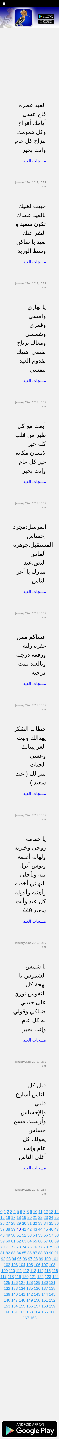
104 (22, 1265)
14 (56, 1211)
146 (7, 1300)
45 (46, 1229)
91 (56, 1253)
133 (14, 1288)
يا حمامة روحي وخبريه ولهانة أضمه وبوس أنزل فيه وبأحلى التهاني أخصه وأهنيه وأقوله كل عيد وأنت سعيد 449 (30, 874)
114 (40, 1270)
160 (7, 1312)
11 (40, 1211)
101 (55, 1259)
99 (41, 1259)
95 (19, 1259)
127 (22, 1282)
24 (51, 1217)
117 (3, 1276)
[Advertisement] (29, 57)
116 (55, 1270)
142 (29, 1294)
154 (14, 1306)
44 (40, 1229)
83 (13, 1253)
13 (51, 1211)
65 (35, 1241)
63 (24, 1241)
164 (37, 1312)
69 (56, 1241)
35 (51, 1223)
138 (52, 1288)
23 (46, 1217)
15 (2, 1217)
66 (40, 1241)
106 (37, 1265)
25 (56, 1217)
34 (46, 1223)
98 (35, 1259)
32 (35, 1223)
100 (47, 1259)
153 (7, 1306)
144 (44, 1294)
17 (13, 1217)
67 (46, 1241)
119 (18, 1276)
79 (51, 1247)
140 (14, 1294)
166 (52, 1312)
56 (46, 1235)
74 (24, 1247)
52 (24, 1235)
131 (52, 1282)
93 (8, 1259)
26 (2, 1223)
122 (40, 1276)
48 (2, 1235)
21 (35, 1217)
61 (13, 1241)
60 (8, 1241)
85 (24, 1253)
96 (25, 1259)
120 (25, 1276)
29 (19, 1223)
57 (51, 1235)
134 (22, 1288)
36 (56, 1223)
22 (40, 1217)
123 (48, 1276)
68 (51, 1241)
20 (29, 1217)
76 (35, 1247)
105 (29, 1265)
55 (40, 1235)
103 (14, 1265)
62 (19, 1241)
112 (26, 1270)
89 (46, 1253)
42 (29, 1229)
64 (29, 1241)
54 (35, 1235)
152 (52, 1300)
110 (12, 1270)
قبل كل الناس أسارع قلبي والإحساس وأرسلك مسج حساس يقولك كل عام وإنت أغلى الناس (29, 1121)
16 (8, 1217)
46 (51, 1229)
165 (44, 1312)
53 (29, 1235)
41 (24, 1229)
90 (51, 1253)
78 (46, 1247)
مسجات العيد (34, 160)
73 (19, 1247)
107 (44, 1265)
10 (35, 1211)
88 (40, 1253)
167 (26, 1318)
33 (40, 1223)
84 (19, 1253)
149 (29, 1300)
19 (24, 1217)
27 (8, 1223)
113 (33, 1270)
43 (35, 1229)
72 (13, 1247)
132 (7, 1288)
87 (35, 1253)
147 (14, 1300)
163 (29, 1312)
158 (44, 1306)
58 (56, 1235)
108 (52, 1265)
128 (29, 1282)
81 (2, 1253)
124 (55, 1276)
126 (14, 1282)
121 (33, 1276)
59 (2, 1241)
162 (22, 1312)
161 (14, 1312)
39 (13, 1229)
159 (52, 1306)
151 (44, 1300)
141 (22, 1294)
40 (19, 1229)
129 (37, 1282)
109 (4, 1270)
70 (2, 1247)
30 (24, 1223)
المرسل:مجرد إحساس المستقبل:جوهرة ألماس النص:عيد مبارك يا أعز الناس (33, 554)
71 (8, 1247)
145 (52, 1294)
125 (7, 1282)
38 (8, 1229)
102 (7, 1265)
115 (48, 1270)
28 (13, 1223)
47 (56, 1229)
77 (40, 1247)
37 (2, 1229)
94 (14, 1259)
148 (22, 1300)
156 (29, 1306)
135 (29, 1288)
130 (44, 1282)
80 (56, 1247)
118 (11, 1276)
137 (44, 1288)
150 (37, 1300)
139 (7, 1294)
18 (19, 1217)
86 (29, 1253)
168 (33, 1318)
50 (13, 1235)
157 (37, 1306)
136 (37, 1288)
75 (29, 1247)
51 (19, 1235)
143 (37, 1294)
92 (3, 1259)
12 (46, 1211)
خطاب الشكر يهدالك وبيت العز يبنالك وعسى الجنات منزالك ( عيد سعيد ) (30, 755)
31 (29, 1223)
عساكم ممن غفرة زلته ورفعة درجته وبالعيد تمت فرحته (31, 655)
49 (8, 1235)
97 (30, 1259)
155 (22, 1306)
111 (19, 1270)
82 (8, 1253)
